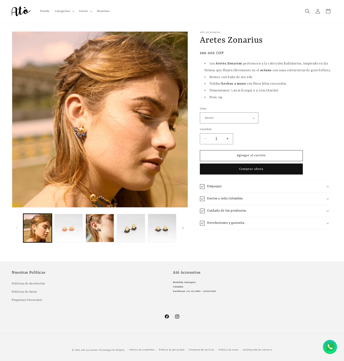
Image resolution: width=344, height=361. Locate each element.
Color (203, 108)
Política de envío (228, 350)
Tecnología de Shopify (112, 350)
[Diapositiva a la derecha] (183, 228)
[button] (64, 11)
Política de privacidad (171, 350)
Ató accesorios (89, 350)
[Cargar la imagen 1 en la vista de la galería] (37, 228)
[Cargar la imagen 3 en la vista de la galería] (99, 228)
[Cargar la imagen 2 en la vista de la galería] (68, 228)
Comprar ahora (251, 169)
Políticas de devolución (28, 283)
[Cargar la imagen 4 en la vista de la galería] (131, 228)
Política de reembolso (141, 350)
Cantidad (205, 129)
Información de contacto (257, 350)
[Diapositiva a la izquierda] (17, 228)
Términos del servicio (201, 350)
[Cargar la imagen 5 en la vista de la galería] (162, 228)
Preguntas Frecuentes (27, 300)
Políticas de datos (24, 292)
